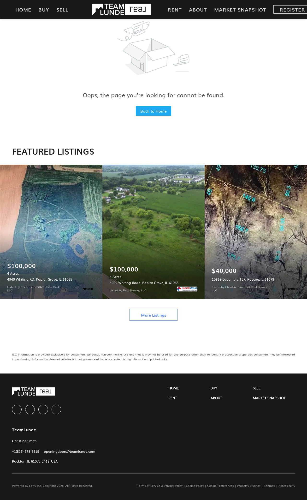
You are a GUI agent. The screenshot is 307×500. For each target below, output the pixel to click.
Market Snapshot (240, 9)
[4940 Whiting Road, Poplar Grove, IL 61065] (153, 232)
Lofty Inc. (35, 485)
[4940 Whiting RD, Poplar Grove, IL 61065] (51, 232)
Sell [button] (62, 9)
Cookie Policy (195, 485)
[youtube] (56, 409)
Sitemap (269, 485)
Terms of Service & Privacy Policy (160, 485)
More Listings (153, 315)
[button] (189, 388)
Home (23, 9)
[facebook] (17, 409)
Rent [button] (175, 9)
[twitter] (43, 409)
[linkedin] (30, 409)
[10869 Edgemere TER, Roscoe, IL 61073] (256, 232)
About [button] (198, 9)
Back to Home (153, 111)
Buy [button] (43, 9)
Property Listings (248, 485)
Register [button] (292, 9)
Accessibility (286, 485)
